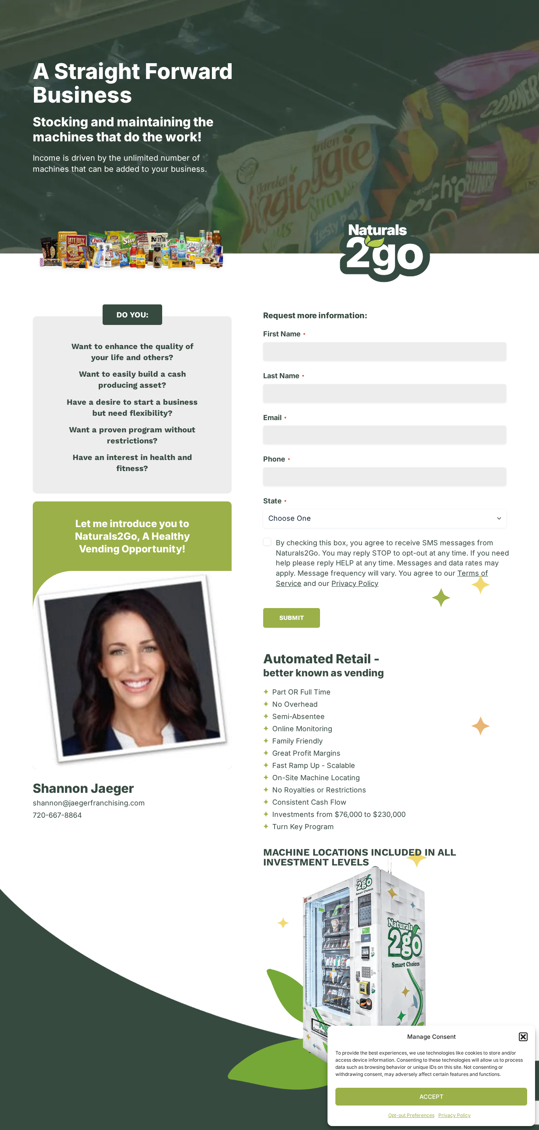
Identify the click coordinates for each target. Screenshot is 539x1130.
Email (274, 417)
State (274, 501)
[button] (523, 1037)
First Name (284, 334)
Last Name (283, 376)
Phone (276, 459)
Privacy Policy (454, 1115)
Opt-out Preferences (411, 1115)
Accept (431, 1096)
